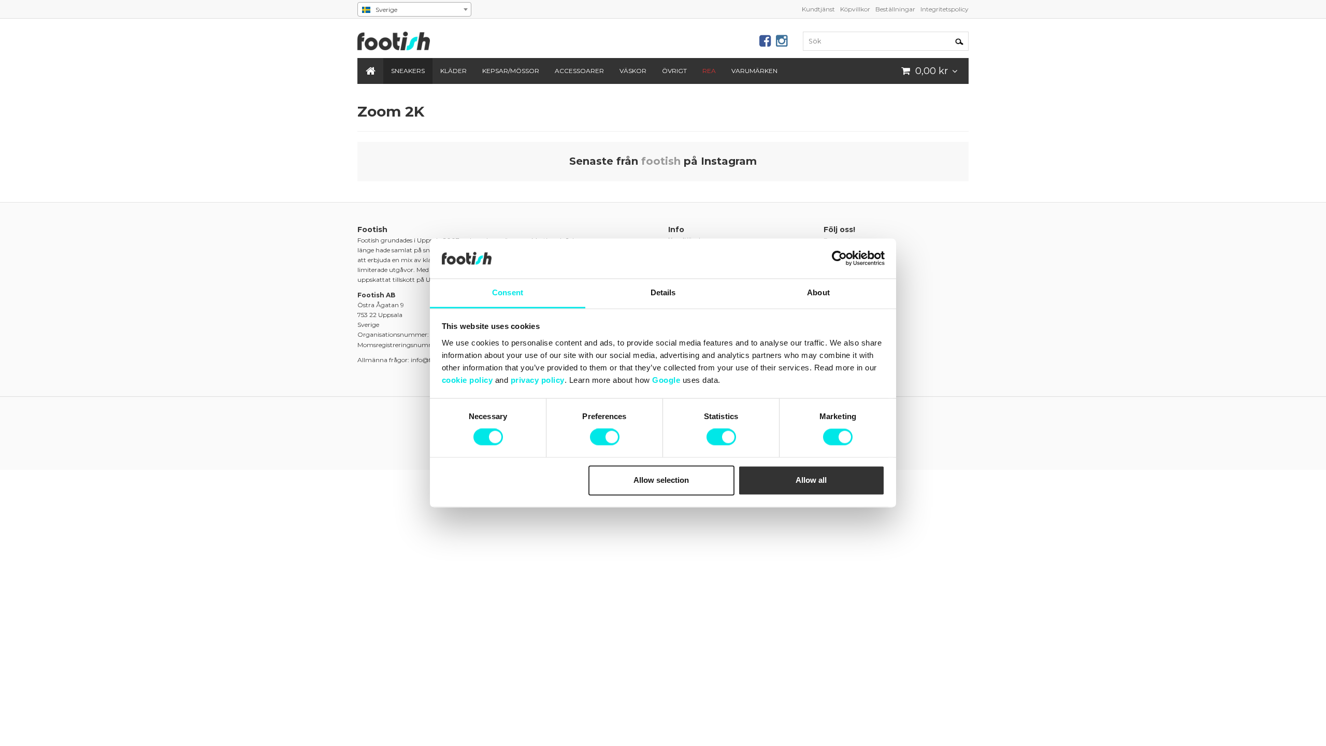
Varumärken (754, 71)
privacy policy (538, 380)
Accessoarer (579, 71)
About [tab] (818, 292)
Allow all (811, 480)
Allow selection (661, 480)
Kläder (453, 71)
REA (709, 71)
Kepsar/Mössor (510, 71)
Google (666, 380)
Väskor (632, 71)
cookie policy (467, 380)
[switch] (604, 437)
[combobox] (414, 9)
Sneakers (408, 71)
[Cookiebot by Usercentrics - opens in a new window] (839, 258)
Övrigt (674, 71)
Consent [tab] (507, 292)
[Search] (959, 41)
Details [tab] (663, 292)
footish (661, 161)
